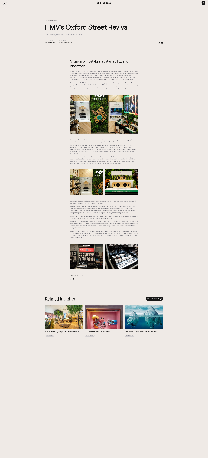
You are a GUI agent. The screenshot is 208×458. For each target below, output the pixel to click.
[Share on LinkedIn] (162, 43)
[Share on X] (159, 43)
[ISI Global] (104, 3)
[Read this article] (64, 321)
